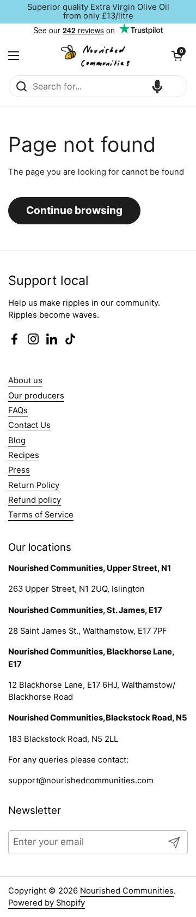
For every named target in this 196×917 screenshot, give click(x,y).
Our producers (36, 396)
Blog (17, 440)
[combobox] (98, 86)
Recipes (23, 455)
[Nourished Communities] (95, 56)
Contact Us (29, 425)
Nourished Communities (127, 891)
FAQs (18, 410)
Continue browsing (74, 210)
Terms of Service (41, 515)
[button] (177, 56)
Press (19, 470)
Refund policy (34, 500)
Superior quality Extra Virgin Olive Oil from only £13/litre (98, 12)
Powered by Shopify (46, 903)
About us (25, 380)
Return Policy (33, 485)
